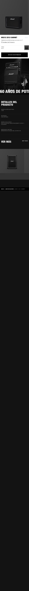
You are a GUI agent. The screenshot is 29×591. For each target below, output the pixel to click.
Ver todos (25, 140)
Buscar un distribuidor (14, 54)
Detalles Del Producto (9, 42)
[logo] (6, 6)
